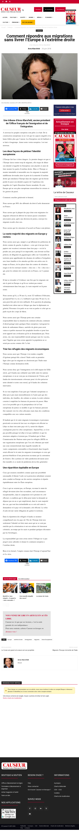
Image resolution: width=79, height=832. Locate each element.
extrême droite (18, 639)
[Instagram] (35, 808)
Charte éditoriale (60, 786)
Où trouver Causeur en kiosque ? (39, 790)
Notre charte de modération (12, 698)
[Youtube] (30, 814)
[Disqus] (39, 727)
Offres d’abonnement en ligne (12, 783)
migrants (36, 639)
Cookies (57, 793)
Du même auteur (23, 579)
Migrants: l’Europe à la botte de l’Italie (65, 650)
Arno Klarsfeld (34, 48)
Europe (10, 639)
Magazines (72, 17)
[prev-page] (4, 605)
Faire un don (5, 795)
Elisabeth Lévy (69, 208)
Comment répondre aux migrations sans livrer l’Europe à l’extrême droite (39, 38)
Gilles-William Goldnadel (69, 281)
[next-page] (7, 605)
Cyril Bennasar (69, 223)
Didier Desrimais (67, 252)
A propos (57, 783)
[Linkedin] (41, 808)
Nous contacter (33, 786)
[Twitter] (9, 1)
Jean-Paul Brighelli (67, 231)
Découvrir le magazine (65, 165)
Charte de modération (62, 796)
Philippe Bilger (69, 237)
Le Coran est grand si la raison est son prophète (17, 650)
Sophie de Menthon (67, 260)
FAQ (29, 783)
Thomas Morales (67, 288)
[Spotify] (6, 1)
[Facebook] (2, 1)
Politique (10, 27)
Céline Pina (68, 244)
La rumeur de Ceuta (42, 596)
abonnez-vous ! (11, 631)
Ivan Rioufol (68, 273)
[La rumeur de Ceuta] (43, 588)
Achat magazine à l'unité (9, 792)
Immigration (28, 639)
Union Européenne (47, 639)
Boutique (15, 1)
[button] (22, 10)
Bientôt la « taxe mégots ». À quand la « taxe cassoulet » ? (9, 598)
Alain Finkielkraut (68, 216)
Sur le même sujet (10, 579)
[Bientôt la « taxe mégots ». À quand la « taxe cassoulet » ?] (10, 588)
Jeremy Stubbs (69, 266)
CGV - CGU (58, 790)
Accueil (3, 27)
